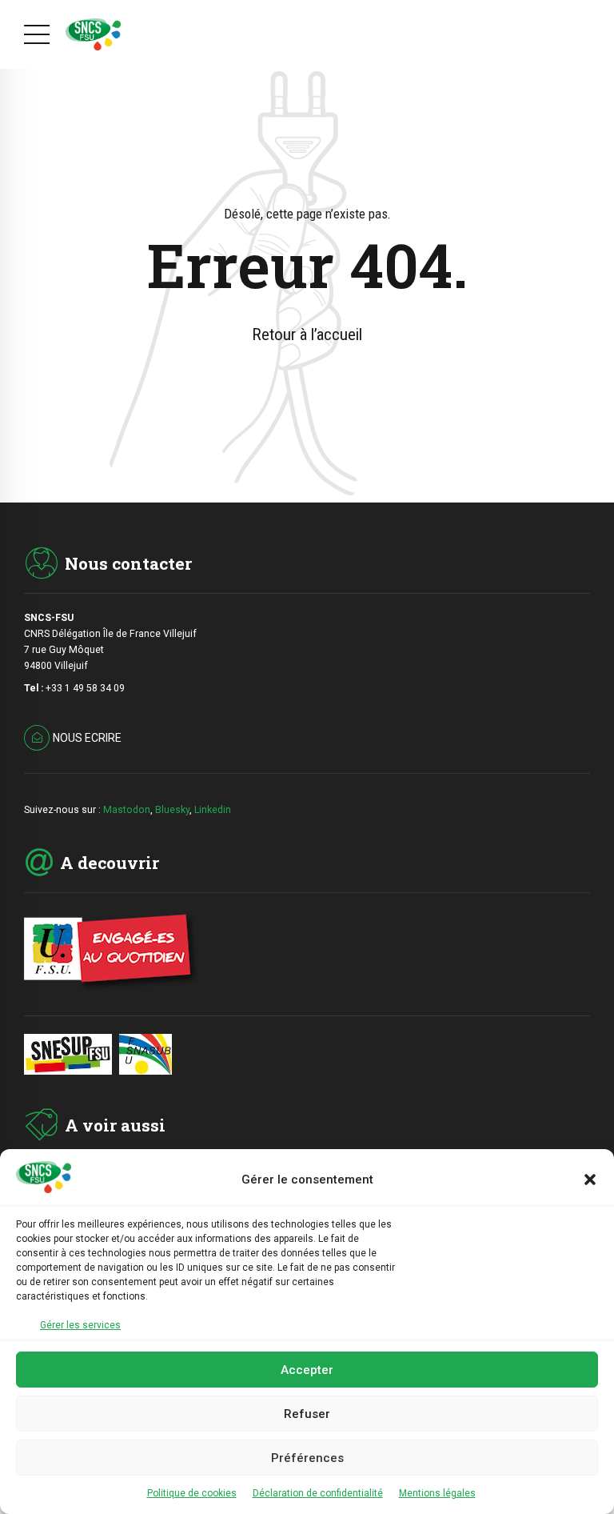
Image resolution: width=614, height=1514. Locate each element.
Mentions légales (437, 1493)
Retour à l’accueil (307, 334)
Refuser (307, 1414)
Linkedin (212, 809)
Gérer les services (80, 1325)
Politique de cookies (192, 1493)
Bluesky (172, 809)
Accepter (307, 1370)
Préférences (307, 1458)
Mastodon (126, 809)
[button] (590, 1180)
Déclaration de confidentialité (318, 1493)
